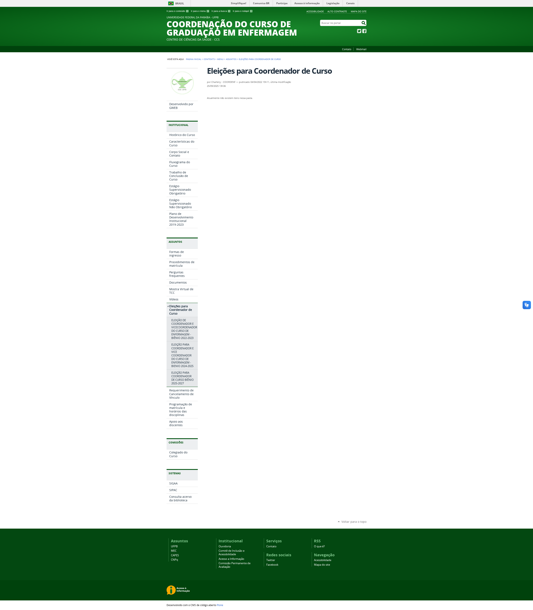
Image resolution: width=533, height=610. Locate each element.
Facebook (364, 31)
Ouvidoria (225, 546)
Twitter (359, 31)
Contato (346, 49)
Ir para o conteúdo (177, 11)
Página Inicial (193, 59)
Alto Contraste (337, 11)
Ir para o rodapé (242, 11)
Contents (209, 59)
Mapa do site (358, 11)
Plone (220, 605)
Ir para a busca (221, 11)
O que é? (319, 546)
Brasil (179, 3)
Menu (220, 59)
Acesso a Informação (231, 559)
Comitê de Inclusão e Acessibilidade (231, 552)
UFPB (174, 546)
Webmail (361, 49)
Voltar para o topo (353, 522)
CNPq (174, 559)
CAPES (175, 555)
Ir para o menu (199, 11)
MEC (174, 551)
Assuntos (231, 59)
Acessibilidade (315, 11)
